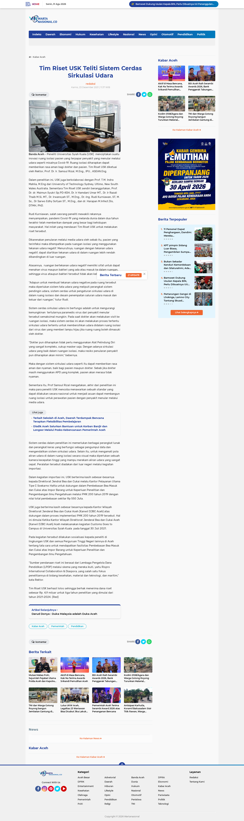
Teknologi (163, 803)
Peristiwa (136, 799)
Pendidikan (185, 34)
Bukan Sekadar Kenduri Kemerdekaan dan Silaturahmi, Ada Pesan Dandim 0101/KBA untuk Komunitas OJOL (177, 265)
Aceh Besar (84, 777)
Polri (80, 803)
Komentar (40, 94)
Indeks (36, 34)
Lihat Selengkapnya (186, 312)
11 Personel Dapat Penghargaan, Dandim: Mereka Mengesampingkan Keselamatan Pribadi (178, 232)
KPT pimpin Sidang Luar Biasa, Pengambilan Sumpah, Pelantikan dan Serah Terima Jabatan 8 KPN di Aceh (177, 248)
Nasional (128, 34)
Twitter (58, 793)
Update (135, 275)
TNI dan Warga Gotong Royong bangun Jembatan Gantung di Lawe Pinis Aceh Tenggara (200, 116)
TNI (133, 803)
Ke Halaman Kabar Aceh (89, 757)
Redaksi (194, 777)
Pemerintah (57, 626)
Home (35, 4)
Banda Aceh (137, 777)
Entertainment (86, 786)
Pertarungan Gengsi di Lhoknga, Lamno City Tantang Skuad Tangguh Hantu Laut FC (175, 5)
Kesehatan (97, 34)
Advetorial (110, 777)
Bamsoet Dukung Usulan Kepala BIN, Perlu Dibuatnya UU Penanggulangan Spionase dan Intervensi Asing (176, 281)
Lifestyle (113, 34)
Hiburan (108, 786)
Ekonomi (65, 34)
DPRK (81, 781)
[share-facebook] (138, 94)
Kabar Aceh (38, 626)
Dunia (134, 781)
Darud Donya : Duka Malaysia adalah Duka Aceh (64, 613)
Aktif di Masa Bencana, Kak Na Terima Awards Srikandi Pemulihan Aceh (170, 86)
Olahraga (83, 795)
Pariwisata (163, 795)
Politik (201, 34)
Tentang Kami (197, 781)
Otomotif (167, 34)
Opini (153, 34)
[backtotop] (122, 765)
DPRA (161, 777)
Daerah (50, 34)
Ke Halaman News (90, 738)
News (142, 34)
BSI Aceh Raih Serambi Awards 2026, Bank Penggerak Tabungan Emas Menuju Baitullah (200, 86)
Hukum (80, 34)
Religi (107, 803)
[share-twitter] (144, 94)
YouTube (66, 793)
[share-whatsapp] (149, 94)
